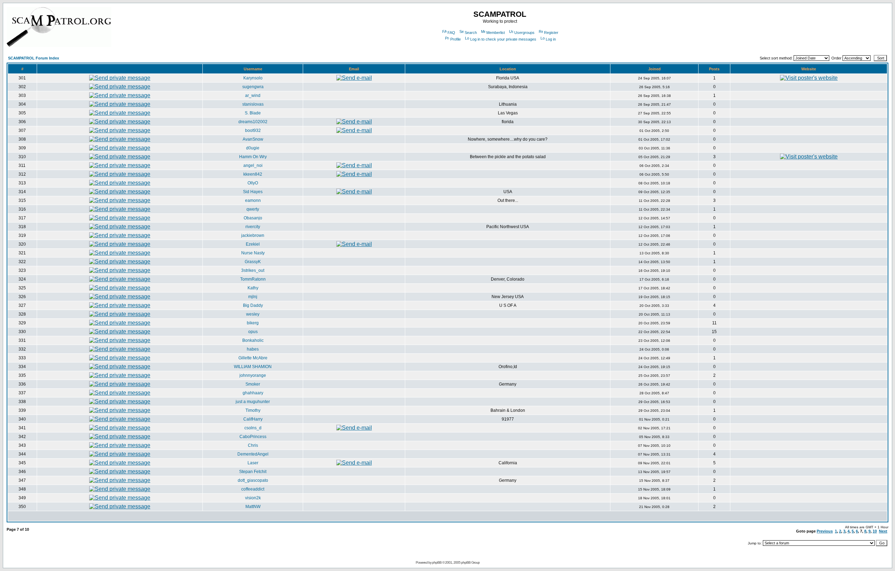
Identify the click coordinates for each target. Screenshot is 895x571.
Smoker (252, 384)
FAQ (451, 32)
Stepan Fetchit (252, 471)
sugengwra (253, 86)
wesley (252, 314)
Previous (825, 531)
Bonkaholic (253, 340)
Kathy (253, 288)
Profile (455, 39)
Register (551, 32)
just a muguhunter (253, 401)
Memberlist (495, 32)
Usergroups (524, 32)
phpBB (437, 562)
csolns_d (253, 427)
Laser (253, 462)
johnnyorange (252, 375)
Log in (551, 39)
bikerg (253, 322)
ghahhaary (253, 392)
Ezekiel (253, 244)
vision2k (253, 497)
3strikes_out (252, 270)
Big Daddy (253, 305)
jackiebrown (252, 235)
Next (883, 531)
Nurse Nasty (253, 253)
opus (253, 331)
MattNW (252, 506)
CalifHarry (253, 419)
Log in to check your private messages (503, 39)
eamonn (253, 200)
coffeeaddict (252, 489)
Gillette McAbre (252, 357)
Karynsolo (253, 78)
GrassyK (253, 261)
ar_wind (252, 95)
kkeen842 (252, 174)
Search (471, 32)
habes (253, 349)
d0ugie (252, 148)
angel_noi (253, 165)
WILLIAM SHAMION (253, 366)
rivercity (252, 226)
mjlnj (252, 296)
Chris (253, 445)
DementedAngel (252, 454)
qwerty (252, 209)
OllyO (253, 183)
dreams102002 (252, 121)
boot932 (253, 130)
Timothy (252, 410)
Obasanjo (253, 218)
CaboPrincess (252, 436)
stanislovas (253, 104)
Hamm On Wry (253, 156)
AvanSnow (253, 139)
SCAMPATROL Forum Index (33, 58)
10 (875, 531)
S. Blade (253, 113)
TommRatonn (253, 279)
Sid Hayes (253, 191)
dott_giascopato (253, 480)
